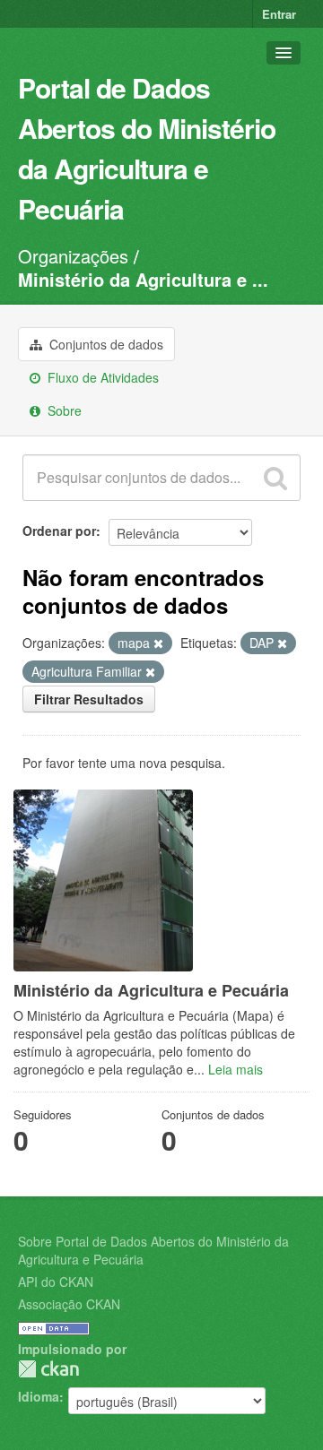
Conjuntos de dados (104, 344)
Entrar (279, 13)
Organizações (73, 256)
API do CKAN (55, 1281)
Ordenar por (59, 530)
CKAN (48, 1368)
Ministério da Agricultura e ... (143, 279)
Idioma (38, 1396)
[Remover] (158, 643)
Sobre (63, 410)
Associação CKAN (69, 1304)
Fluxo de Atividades (101, 377)
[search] (275, 477)
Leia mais (235, 1069)
